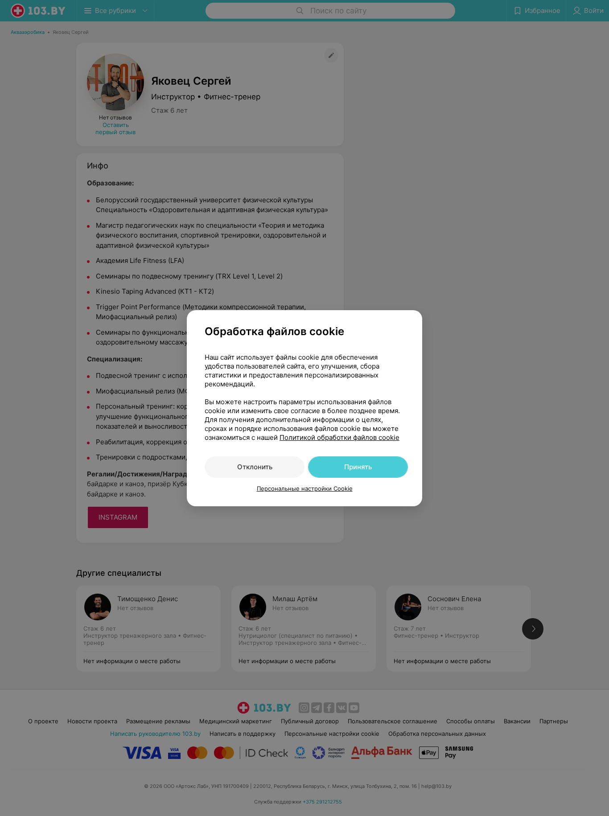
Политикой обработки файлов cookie (339, 437)
